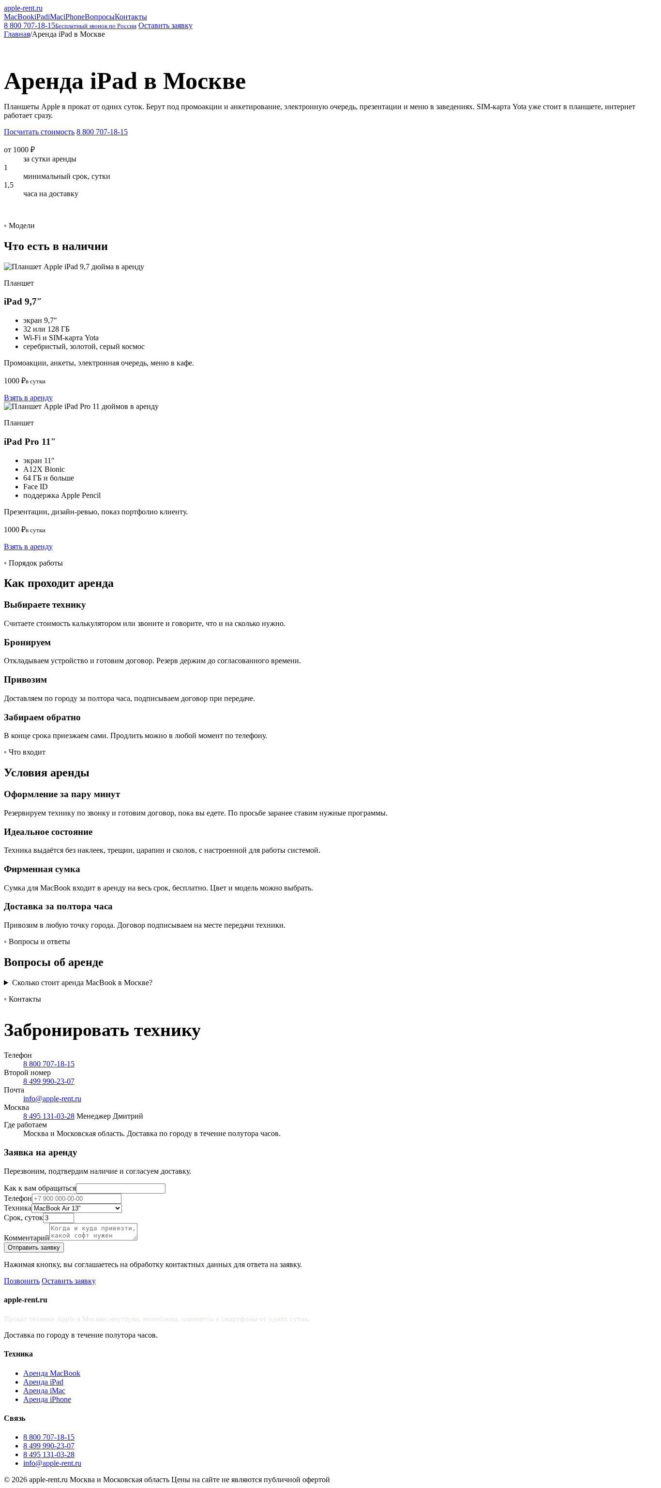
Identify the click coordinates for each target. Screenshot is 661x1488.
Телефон (18, 1198)
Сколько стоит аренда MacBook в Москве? (82, 982)
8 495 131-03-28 (49, 1116)
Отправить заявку (34, 1247)
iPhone (74, 17)
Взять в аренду (28, 398)
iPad (41, 17)
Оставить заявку (165, 25)
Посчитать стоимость (39, 132)
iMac (55, 17)
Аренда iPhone (47, 1399)
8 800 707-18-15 (70, 25)
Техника (17, 1208)
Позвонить (22, 1281)
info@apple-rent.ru (52, 1098)
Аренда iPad (43, 1382)
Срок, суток (23, 1217)
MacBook (19, 17)
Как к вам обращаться (40, 1188)
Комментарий (26, 1238)
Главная (17, 34)
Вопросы (100, 17)
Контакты (131, 17)
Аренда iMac (44, 1390)
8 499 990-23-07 (49, 1081)
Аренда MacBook (51, 1373)
